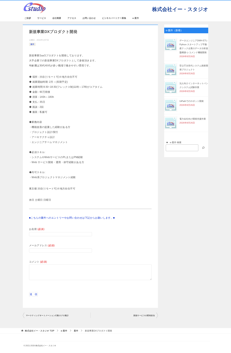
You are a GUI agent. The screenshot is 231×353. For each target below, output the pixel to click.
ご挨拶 (27, 18)
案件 (32, 44)
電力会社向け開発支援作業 (192, 119)
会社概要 (56, 18)
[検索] (203, 147)
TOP (39, 330)
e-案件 (135, 18)
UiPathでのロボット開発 (191, 101)
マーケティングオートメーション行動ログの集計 (47, 315)
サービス (41, 18)
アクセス (71, 18)
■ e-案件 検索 (172, 142)
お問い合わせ (89, 18)
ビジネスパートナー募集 (114, 18)
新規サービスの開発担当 (144, 315)
